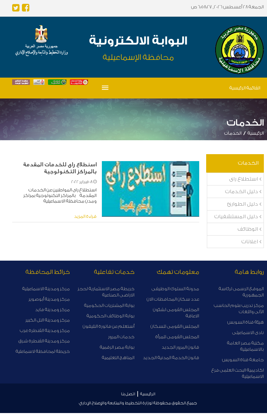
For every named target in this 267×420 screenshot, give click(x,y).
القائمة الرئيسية (244, 87)
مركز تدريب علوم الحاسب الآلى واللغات (239, 308)
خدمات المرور (121, 336)
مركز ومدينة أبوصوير (49, 299)
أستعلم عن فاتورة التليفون (109, 326)
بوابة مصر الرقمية (117, 347)
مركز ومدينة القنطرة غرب (45, 330)
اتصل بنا (128, 393)
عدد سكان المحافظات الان (173, 299)
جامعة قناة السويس (243, 359)
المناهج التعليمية (118, 357)
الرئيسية (256, 133)
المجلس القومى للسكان (175, 326)
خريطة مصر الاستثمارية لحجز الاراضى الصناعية (106, 292)
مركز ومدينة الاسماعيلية (46, 288)
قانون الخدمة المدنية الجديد (171, 357)
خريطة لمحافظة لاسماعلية (43, 351)
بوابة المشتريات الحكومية (109, 305)
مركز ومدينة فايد (52, 309)
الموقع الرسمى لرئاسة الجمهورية (241, 292)
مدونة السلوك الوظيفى (175, 288)
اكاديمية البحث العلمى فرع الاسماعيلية (237, 373)
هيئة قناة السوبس (245, 322)
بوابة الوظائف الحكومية (111, 315)
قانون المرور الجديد (180, 347)
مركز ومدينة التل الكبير (47, 320)
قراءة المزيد (85, 216)
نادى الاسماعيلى (248, 332)
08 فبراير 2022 (82, 182)
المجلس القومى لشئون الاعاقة (176, 312)
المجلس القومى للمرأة (177, 336)
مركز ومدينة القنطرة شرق (44, 340)
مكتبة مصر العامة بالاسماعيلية (245, 346)
